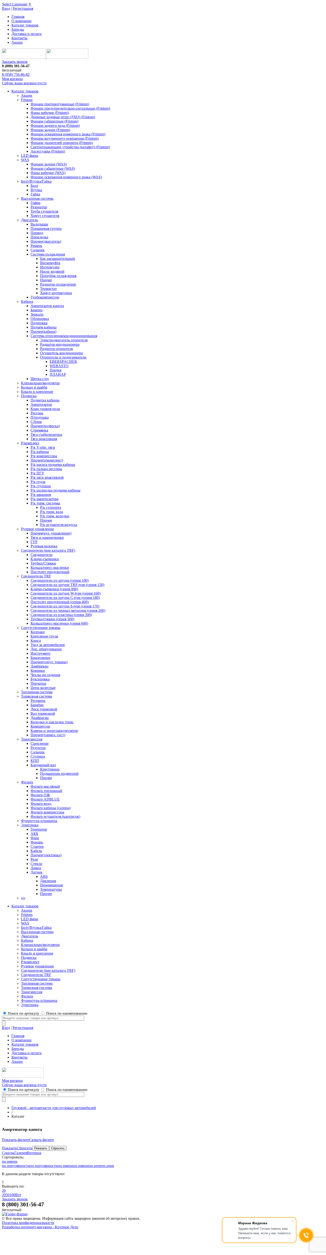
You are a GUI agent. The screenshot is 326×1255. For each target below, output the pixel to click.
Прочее (46, 280)
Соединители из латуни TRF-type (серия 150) (67, 585)
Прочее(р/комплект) (47, 460)
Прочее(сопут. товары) (49, 662)
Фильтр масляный (45, 786)
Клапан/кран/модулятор (40, 383)
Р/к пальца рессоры (46, 469)
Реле (34, 859)
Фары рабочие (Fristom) (50, 113)
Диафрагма (40, 718)
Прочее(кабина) (43, 331)
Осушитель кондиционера (61, 353)
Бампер (36, 310)
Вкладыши (39, 224)
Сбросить (24, 1148)
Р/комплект (30, 443)
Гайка (35, 194)
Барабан (37, 705)
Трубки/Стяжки (43, 563)
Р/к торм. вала (51, 512)
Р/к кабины (40, 452)
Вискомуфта (50, 263)
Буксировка (40, 679)
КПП (35, 761)
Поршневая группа (46, 228)
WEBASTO (59, 366)
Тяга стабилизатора (46, 434)
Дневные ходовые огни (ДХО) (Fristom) (63, 117)
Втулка (36, 190)
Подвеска (29, 396)
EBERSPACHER (63, 362)
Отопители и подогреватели (63, 357)
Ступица (38, 756)
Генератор (39, 829)
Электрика (29, 825)
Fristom (26, 100)
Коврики (38, 671)
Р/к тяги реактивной (47, 477)
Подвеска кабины (45, 400)
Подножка (39, 323)
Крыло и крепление (37, 392)
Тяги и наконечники (47, 537)
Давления (48, 881)
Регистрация (23, 8)
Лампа (36, 868)
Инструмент (41, 653)
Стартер (37, 846)
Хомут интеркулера (56, 293)
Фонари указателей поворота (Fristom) (62, 143)
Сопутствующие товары (40, 628)
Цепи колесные (43, 688)
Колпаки (38, 632)
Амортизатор (41, 404)
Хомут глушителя (45, 216)
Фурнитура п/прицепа (39, 821)
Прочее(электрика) (46, 855)
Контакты (19, 38)
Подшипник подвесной (59, 774)
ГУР (34, 542)
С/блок (36, 422)
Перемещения (51, 885)
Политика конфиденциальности (28, 1223)
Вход (6, 8)
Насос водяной (52, 271)
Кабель (36, 851)
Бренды (17, 29)
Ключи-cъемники (45, 559)
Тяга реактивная (44, 439)
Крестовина (49, 769)
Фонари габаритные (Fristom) (54, 121)
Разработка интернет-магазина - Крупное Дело (40, 1227)
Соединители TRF (36, 576)
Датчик (36, 872)
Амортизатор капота (47, 306)
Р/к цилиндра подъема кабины (55, 490)
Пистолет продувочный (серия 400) (60, 602)
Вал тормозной (43, 713)
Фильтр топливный (46, 791)
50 (8, 1195)
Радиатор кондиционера (59, 344)
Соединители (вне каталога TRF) (48, 550)
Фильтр (27, 782)
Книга (36, 640)
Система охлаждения (48, 254)
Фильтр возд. (41, 804)
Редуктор (38, 748)
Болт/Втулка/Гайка (36, 181)
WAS (25, 160)
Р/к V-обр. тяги (43, 447)
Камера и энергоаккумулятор (54, 731)
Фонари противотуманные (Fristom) (60, 104)
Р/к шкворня (41, 495)
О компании (21, 21)
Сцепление (40, 743)
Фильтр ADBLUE (45, 799)
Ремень (36, 246)
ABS (44, 876)
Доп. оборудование (46, 649)
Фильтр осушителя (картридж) (55, 816)
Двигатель (29, 220)
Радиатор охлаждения (58, 284)
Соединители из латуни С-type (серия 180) (65, 598)
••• (23, 898)
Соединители (42, 555)
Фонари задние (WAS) (49, 164)
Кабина (27, 301)
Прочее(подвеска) (45, 426)
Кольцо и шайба (34, 387)
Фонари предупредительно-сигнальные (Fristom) (70, 108)
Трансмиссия (31, 739)
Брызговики (40, 658)
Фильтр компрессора (47, 812)
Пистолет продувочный (50, 572)
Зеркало (37, 314)
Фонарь (37, 842)
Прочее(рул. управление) (51, 533)
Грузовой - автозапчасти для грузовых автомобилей (53, 1108)
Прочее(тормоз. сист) (48, 735)
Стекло (36, 864)
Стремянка (39, 430)
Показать (9, 1148)
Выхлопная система (37, 198)
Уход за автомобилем (48, 645)
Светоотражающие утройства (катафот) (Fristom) (70, 147)
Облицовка (40, 319)
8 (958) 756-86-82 (16, 74)
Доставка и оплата (26, 34)
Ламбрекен (39, 666)
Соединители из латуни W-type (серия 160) (65, 593)
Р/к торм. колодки (54, 516)
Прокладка (39, 237)
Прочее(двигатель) (46, 241)
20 (4, 1190)
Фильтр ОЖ (40, 795)
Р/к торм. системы (45, 503)
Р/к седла (38, 482)
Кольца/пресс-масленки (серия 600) (59, 623)
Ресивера (38, 701)
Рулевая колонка (44, 546)
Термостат (48, 289)
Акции (17, 42)
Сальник (38, 250)
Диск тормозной (44, 709)
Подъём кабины (44, 327)
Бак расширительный (57, 259)
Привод (37, 233)
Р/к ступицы (41, 486)
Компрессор (40, 726)
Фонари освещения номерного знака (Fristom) (68, 134)
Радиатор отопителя (56, 349)
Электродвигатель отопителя (64, 340)
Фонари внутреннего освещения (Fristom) (65, 138)
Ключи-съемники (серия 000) (54, 589)
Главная (17, 17)
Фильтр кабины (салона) (50, 808)
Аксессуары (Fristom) (48, 151)
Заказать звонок (15, 62)
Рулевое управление (37, 529)
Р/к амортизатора (44, 499)
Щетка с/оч (40, 379)
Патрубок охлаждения (58, 276)
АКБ (34, 834)
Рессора (37, 413)
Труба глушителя (44, 211)
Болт (34, 186)
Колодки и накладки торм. (52, 722)
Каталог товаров (24, 25)
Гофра (35, 203)
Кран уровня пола (45, 409)
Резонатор (39, 207)
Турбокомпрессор (45, 297)
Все (18, 1195)
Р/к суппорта (50, 507)
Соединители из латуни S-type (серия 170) (65, 606)
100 (12, 1195)
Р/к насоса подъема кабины (53, 465)
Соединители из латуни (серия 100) (60, 580)
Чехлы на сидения (45, 675)
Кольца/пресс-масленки (50, 568)
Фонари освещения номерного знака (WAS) (66, 177)
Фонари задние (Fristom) (50, 130)
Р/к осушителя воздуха (58, 525)
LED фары (29, 156)
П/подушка (40, 417)
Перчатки (38, 683)
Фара (35, 838)
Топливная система (37, 692)
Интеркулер (49, 267)
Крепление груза (44, 636)
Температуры (51, 889)
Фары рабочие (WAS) (48, 173)
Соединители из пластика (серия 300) (61, 615)
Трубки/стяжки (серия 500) (52, 619)
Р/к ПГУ (37, 473)
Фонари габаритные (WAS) (53, 168)
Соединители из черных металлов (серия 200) (68, 610)
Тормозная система (36, 696)
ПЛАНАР (58, 374)
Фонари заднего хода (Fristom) (55, 125)
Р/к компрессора (44, 456)
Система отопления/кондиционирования (64, 336)
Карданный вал (43, 765)
